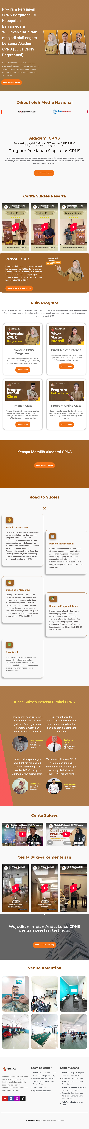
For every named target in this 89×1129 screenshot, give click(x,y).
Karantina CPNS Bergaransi (23, 351)
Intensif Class (22, 405)
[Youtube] (5, 1098)
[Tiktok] (23, 1098)
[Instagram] (17, 1098)
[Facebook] (11, 1098)
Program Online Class (66, 405)
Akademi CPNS (32, 1120)
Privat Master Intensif (66, 350)
